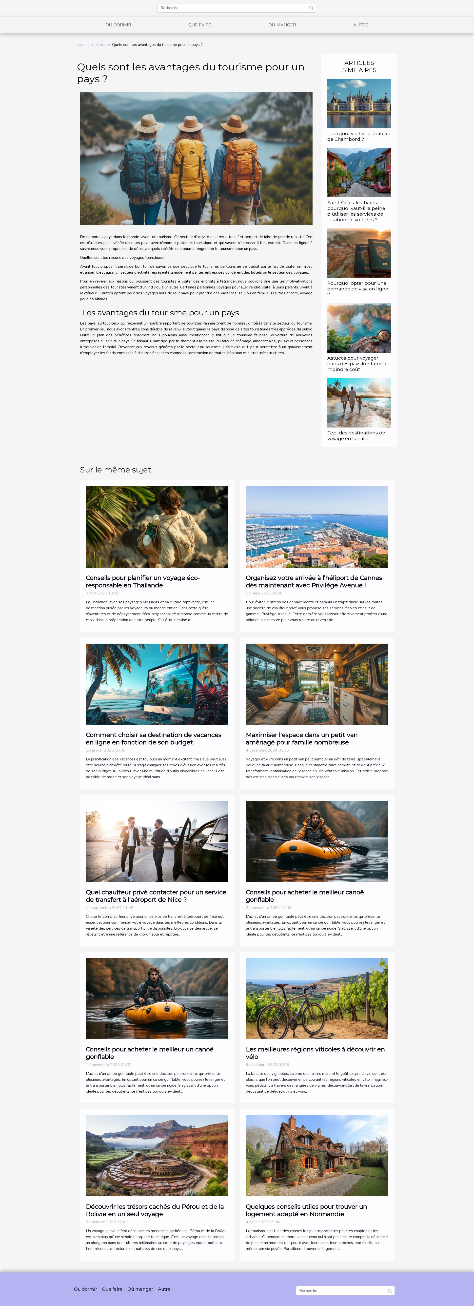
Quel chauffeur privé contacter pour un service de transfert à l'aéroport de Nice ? (156, 895)
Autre (360, 25)
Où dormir (118, 25)
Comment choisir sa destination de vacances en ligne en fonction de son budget (153, 738)
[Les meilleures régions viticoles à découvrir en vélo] (317, 998)
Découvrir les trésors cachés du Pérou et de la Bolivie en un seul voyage (155, 1210)
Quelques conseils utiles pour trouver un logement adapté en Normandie (306, 1210)
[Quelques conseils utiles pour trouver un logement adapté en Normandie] (317, 1155)
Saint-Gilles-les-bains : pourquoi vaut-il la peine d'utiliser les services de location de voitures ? (356, 211)
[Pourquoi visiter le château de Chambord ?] (359, 103)
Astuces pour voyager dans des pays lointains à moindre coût (356, 363)
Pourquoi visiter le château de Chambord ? (359, 136)
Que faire (199, 25)
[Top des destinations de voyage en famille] (359, 402)
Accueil (83, 44)
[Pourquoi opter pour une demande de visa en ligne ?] (359, 253)
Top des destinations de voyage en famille (356, 435)
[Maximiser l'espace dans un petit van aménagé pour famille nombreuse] (317, 684)
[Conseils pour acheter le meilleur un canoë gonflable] (157, 998)
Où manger (282, 25)
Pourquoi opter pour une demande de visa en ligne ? (357, 288)
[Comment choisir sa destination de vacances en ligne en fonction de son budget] (157, 684)
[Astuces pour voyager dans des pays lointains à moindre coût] (359, 327)
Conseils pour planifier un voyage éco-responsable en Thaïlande (143, 581)
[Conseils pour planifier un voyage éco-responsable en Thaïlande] (157, 527)
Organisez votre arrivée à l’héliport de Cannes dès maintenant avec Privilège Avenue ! (314, 581)
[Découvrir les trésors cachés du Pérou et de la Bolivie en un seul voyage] (157, 1155)
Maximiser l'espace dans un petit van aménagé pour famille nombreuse (302, 738)
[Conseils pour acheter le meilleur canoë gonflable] (317, 841)
